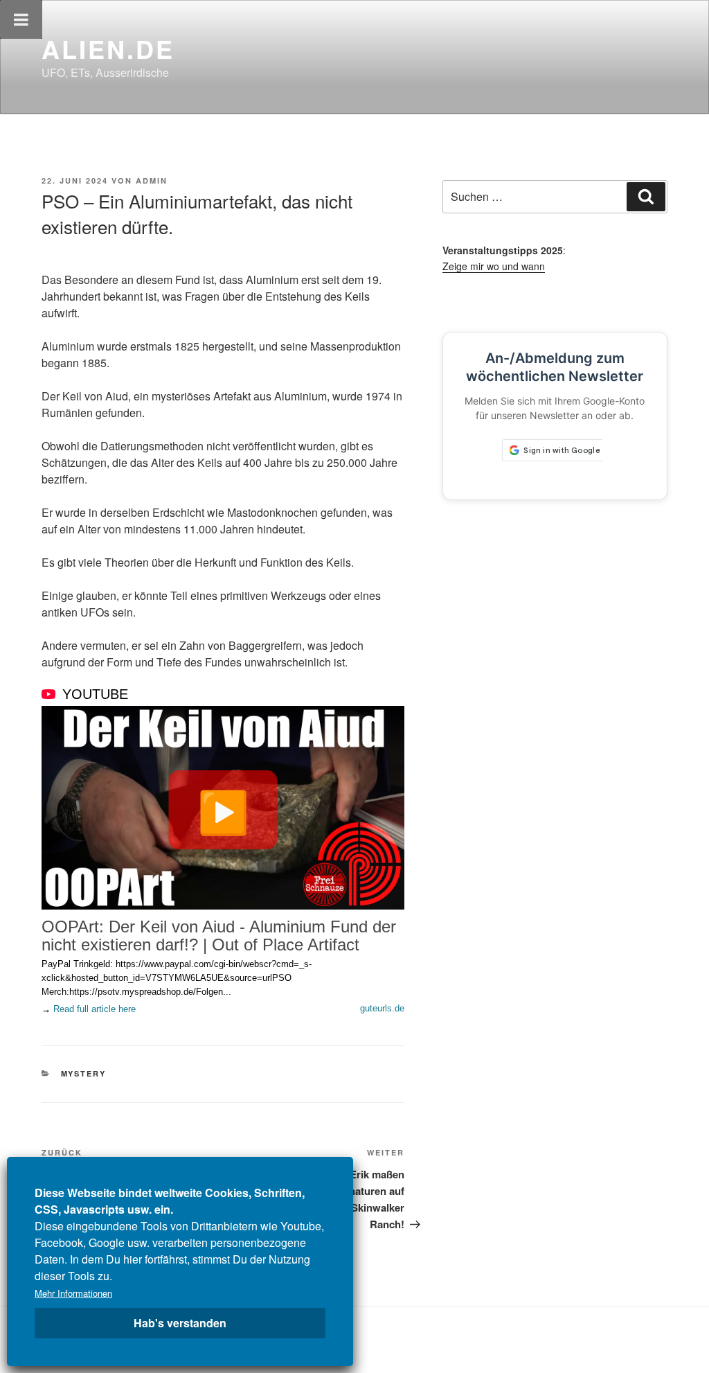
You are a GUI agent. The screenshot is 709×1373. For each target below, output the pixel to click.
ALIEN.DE (108, 48)
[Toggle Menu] (21, 19)
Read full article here (94, 1009)
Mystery (84, 1073)
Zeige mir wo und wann (493, 266)
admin (152, 180)
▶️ (223, 810)
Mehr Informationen (73, 1293)
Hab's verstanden (180, 1323)
